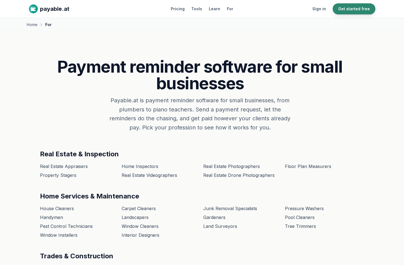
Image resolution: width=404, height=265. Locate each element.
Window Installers (58, 235)
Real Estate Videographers (149, 175)
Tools (196, 8)
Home (32, 24)
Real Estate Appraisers (64, 166)
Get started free (354, 8)
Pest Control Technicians (66, 226)
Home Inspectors (140, 166)
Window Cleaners (140, 226)
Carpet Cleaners (139, 208)
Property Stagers (58, 175)
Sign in (319, 8)
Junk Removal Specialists (230, 208)
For (230, 8)
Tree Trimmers (300, 226)
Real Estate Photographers (231, 166)
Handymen (51, 217)
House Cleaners (57, 208)
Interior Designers (140, 235)
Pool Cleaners (300, 217)
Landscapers (135, 217)
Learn (214, 8)
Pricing (178, 8)
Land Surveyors (220, 226)
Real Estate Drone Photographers (239, 175)
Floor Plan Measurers (308, 166)
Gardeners (214, 217)
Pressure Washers (304, 208)
